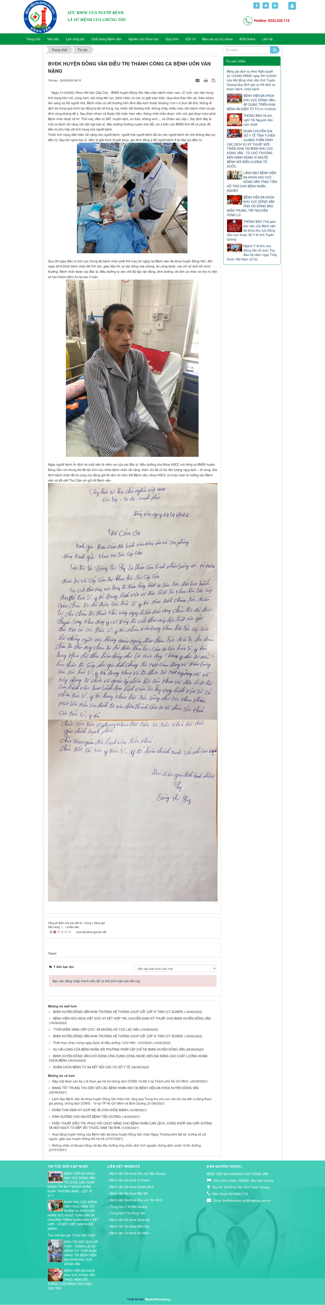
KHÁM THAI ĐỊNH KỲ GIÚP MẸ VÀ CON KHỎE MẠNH (90, 1110)
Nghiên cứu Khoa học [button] (143, 39)
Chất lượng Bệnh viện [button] (106, 39)
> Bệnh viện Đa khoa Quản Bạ (128, 1219)
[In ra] (206, 80)
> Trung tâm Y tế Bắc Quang (127, 1206)
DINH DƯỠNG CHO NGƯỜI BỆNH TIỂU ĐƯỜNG (86, 1116)
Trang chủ (33, 39)
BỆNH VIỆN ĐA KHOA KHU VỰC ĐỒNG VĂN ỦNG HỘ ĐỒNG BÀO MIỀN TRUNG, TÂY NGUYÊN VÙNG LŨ (250, 206)
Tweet (52, 953)
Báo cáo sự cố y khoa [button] (217, 39)
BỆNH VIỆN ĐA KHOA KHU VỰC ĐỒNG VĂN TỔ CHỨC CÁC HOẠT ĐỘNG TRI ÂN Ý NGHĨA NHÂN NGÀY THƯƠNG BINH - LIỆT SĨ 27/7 (71, 1184)
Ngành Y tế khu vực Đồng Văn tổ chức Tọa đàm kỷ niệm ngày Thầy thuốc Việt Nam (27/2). (252, 252)
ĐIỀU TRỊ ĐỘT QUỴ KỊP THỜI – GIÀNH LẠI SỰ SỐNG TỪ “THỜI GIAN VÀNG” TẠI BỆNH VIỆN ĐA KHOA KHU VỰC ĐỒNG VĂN (81, 1253)
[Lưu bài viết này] (214, 80)
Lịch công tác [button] (75, 39)
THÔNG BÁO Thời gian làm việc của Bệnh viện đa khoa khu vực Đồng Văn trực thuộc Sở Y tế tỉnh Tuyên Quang (251, 230)
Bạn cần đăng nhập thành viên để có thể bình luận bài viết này (96, 981)
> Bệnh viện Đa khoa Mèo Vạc (128, 1226)
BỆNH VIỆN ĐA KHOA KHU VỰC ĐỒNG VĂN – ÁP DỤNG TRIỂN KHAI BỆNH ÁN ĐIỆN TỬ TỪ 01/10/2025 (252, 102)
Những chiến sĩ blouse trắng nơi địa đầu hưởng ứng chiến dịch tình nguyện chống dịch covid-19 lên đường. (127, 1145)
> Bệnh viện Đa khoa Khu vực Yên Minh (135, 1200)
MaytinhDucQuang (157, 1299)
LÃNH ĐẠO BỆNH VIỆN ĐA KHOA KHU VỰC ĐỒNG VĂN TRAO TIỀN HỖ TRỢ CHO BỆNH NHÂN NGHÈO (252, 182)
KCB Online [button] (247, 39)
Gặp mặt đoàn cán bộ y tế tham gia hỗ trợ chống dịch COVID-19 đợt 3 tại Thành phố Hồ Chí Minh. (120, 1081)
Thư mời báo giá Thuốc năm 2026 (71, 1235)
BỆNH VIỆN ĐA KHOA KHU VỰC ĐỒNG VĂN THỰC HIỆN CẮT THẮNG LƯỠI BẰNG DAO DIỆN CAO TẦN (71, 1279)
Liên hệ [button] (267, 39)
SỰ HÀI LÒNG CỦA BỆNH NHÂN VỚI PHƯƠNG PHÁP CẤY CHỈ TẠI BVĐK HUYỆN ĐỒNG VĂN (119, 1049)
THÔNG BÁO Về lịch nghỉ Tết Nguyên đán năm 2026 (258, 120)
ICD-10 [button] (190, 39)
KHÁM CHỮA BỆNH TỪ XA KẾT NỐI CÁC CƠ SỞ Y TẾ (91, 1067)
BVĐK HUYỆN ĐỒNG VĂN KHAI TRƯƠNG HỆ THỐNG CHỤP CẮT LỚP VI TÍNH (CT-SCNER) (118, 1011)
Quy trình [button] (172, 39)
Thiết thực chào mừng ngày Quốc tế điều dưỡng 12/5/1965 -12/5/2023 (102, 1042)
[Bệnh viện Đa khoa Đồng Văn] (40, 16)
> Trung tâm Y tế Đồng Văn (126, 1213)
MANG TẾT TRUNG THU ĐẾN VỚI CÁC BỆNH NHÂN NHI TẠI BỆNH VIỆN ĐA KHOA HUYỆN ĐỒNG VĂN (125, 1088)
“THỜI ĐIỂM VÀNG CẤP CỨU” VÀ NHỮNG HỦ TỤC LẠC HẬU (96, 1029)
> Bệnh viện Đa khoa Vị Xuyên (128, 1180)
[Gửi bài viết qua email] (198, 80)
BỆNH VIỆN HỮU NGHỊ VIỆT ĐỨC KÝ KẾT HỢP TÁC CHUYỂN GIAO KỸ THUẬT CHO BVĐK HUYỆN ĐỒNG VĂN (132, 1018)
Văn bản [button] (53, 39)
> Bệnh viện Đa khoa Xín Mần (128, 1233)
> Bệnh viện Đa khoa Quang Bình (130, 1186)
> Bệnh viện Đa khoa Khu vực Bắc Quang (136, 1173)
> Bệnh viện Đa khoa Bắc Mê (127, 1193)
